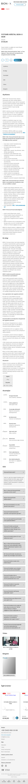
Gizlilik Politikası (14, 776)
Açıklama (5, 66)
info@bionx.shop (5, 737)
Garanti (3, 757)
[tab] (14, 66)
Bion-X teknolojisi (5, 751)
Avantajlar (5, 75)
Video (4, 84)
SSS (4, 80)
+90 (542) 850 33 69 (20, 2)
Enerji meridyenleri (5, 749)
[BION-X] (6, 3)
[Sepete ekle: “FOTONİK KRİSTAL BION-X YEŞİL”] (17, 718)
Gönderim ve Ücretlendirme (8, 759)
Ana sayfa (4, 781)
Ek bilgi (5, 70)
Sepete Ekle (18, 60)
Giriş (14, 781)
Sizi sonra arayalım (20, 4)
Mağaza (9, 781)
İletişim (3, 739)
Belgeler (5, 89)
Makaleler (3, 745)
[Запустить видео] (11, 641)
